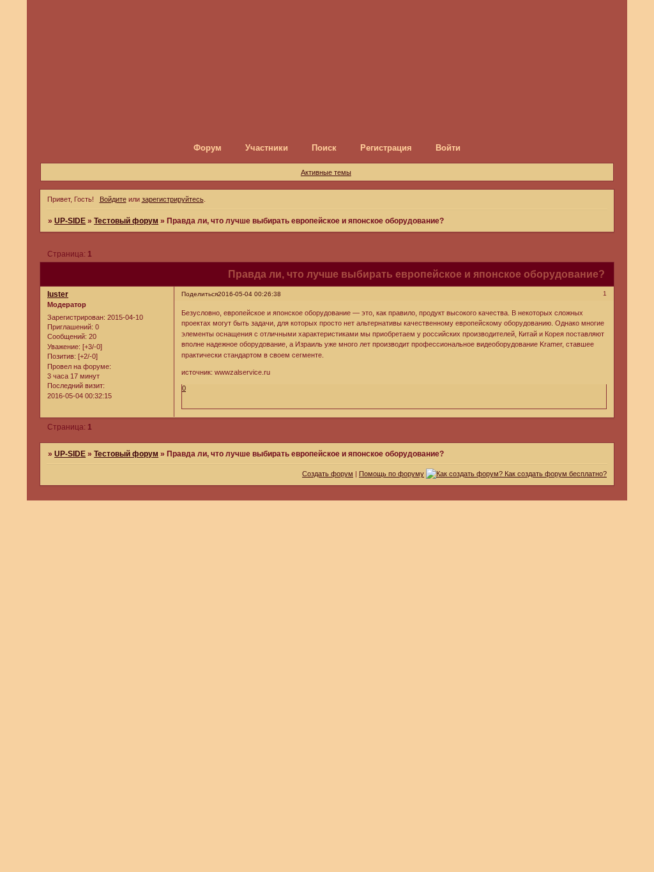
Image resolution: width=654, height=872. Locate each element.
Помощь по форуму (391, 473)
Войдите (113, 199)
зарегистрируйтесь (173, 199)
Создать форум (327, 473)
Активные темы (326, 172)
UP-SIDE (70, 220)
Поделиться (199, 293)
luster (57, 294)
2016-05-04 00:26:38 (249, 293)
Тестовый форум (126, 220)
